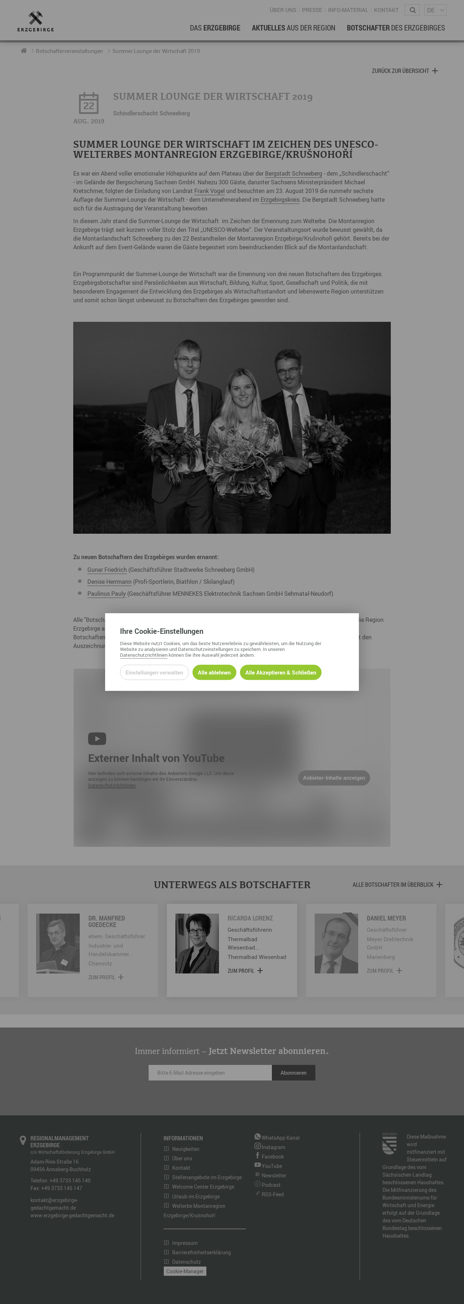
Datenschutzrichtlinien (143, 655)
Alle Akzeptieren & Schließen (280, 672)
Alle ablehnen (214, 672)
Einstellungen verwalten (154, 672)
